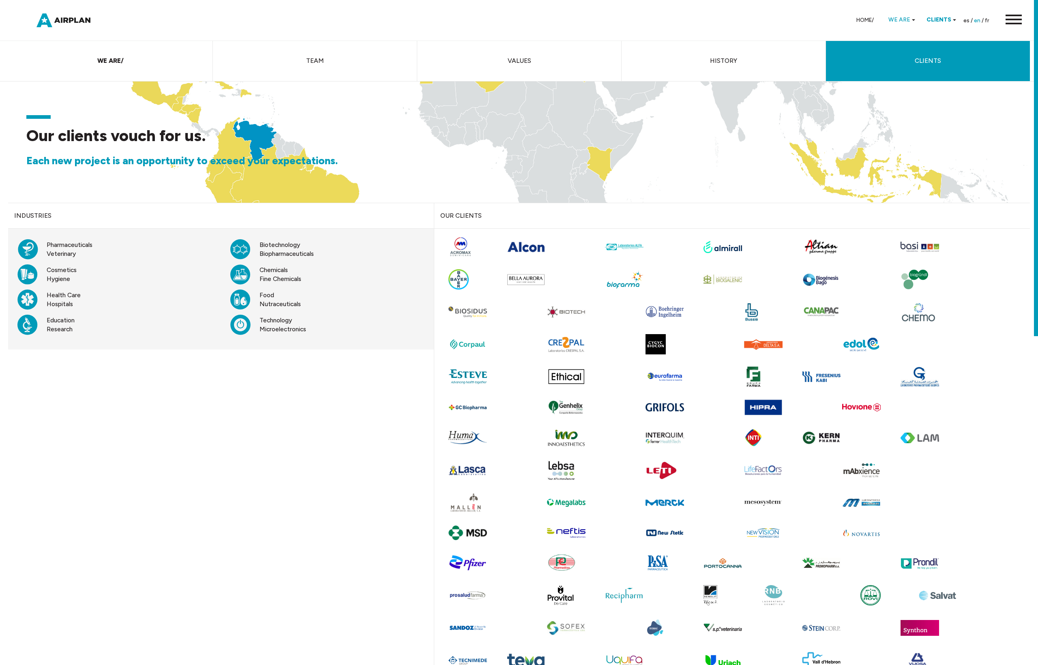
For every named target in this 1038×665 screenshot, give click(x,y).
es (966, 20)
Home (864, 20)
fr (987, 20)
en (977, 20)
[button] (1009, 20)
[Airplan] (70, 20)
